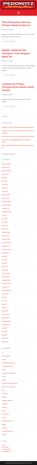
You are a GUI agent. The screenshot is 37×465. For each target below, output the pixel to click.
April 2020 (4, 338)
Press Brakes (5, 414)
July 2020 (4, 328)
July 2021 (4, 297)
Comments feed (6, 449)
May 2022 (4, 263)
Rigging (4, 424)
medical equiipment (7, 400)
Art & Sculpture (6, 356)
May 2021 (4, 304)
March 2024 (5, 191)
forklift (4, 380)
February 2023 (6, 232)
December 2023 (6, 201)
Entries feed (5, 447)
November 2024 (6, 164)
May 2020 (4, 335)
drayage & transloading (8, 373)
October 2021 (5, 287)
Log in (3, 445)
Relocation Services (7, 421)
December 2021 (6, 280)
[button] (18, 13)
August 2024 (5, 174)
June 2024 (4, 181)
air (2, 352)
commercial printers (7, 366)
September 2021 (6, 290)
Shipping (4, 428)
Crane (3, 369)
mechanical (5, 393)
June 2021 (4, 301)
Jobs (3, 390)
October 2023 (5, 208)
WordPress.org (6, 451)
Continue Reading (10, 41)
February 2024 (6, 195)
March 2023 (5, 229)
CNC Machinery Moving (8, 363)
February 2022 (6, 273)
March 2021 (5, 311)
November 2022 (6, 242)
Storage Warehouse (7, 431)
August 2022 (5, 253)
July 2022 (4, 256)
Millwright (4, 404)
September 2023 (6, 212)
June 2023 (4, 218)
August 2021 (5, 294)
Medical (4, 397)
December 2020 (6, 321)
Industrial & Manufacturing (9, 383)
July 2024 (4, 177)
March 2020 (5, 342)
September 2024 (6, 171)
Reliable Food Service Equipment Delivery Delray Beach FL (18, 127)
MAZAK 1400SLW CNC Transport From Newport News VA (16, 53)
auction (4, 359)
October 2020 (5, 324)
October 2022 (5, 246)
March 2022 (5, 270)
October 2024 (5, 167)
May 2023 (4, 222)
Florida (4, 376)
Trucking (4, 434)
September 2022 (6, 249)
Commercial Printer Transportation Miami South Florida (18, 87)
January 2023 (5, 236)
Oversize (4, 407)
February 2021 (6, 314)
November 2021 (6, 283)
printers (4, 417)
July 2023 (4, 215)
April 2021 (4, 307)
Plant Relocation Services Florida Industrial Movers (16, 23)
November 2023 (6, 205)
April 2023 (4, 225)
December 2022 (6, 239)
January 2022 (5, 277)
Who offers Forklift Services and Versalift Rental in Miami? (18, 136)
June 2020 (4, 331)
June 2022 (4, 260)
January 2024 (5, 198)
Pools (3, 411)
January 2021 (5, 318)
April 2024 (4, 188)
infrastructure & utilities (8, 387)
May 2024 (4, 184)
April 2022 (4, 266)
